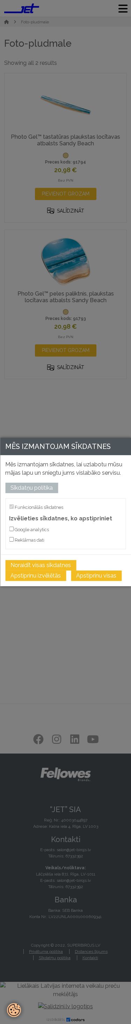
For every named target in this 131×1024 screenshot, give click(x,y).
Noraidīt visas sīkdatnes (40, 565)
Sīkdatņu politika (31, 487)
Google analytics (31, 529)
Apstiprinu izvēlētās (35, 575)
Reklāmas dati (29, 540)
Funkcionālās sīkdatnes (38, 507)
